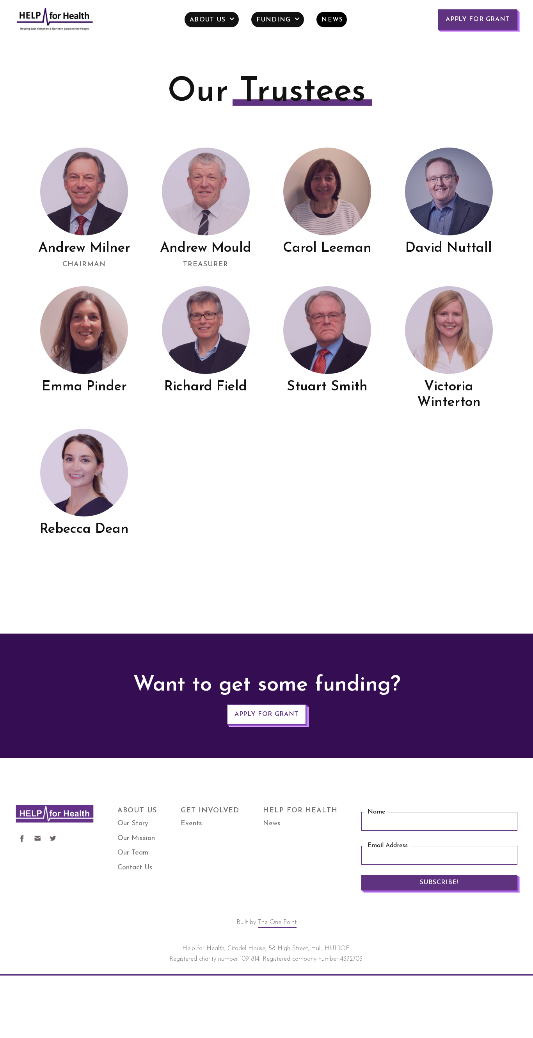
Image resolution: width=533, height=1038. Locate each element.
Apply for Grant (478, 19)
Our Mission (136, 838)
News (272, 823)
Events (191, 823)
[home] (55, 20)
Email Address (388, 845)
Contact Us (135, 867)
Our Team (132, 852)
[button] (212, 19)
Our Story (132, 823)
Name (376, 812)
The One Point (277, 922)
